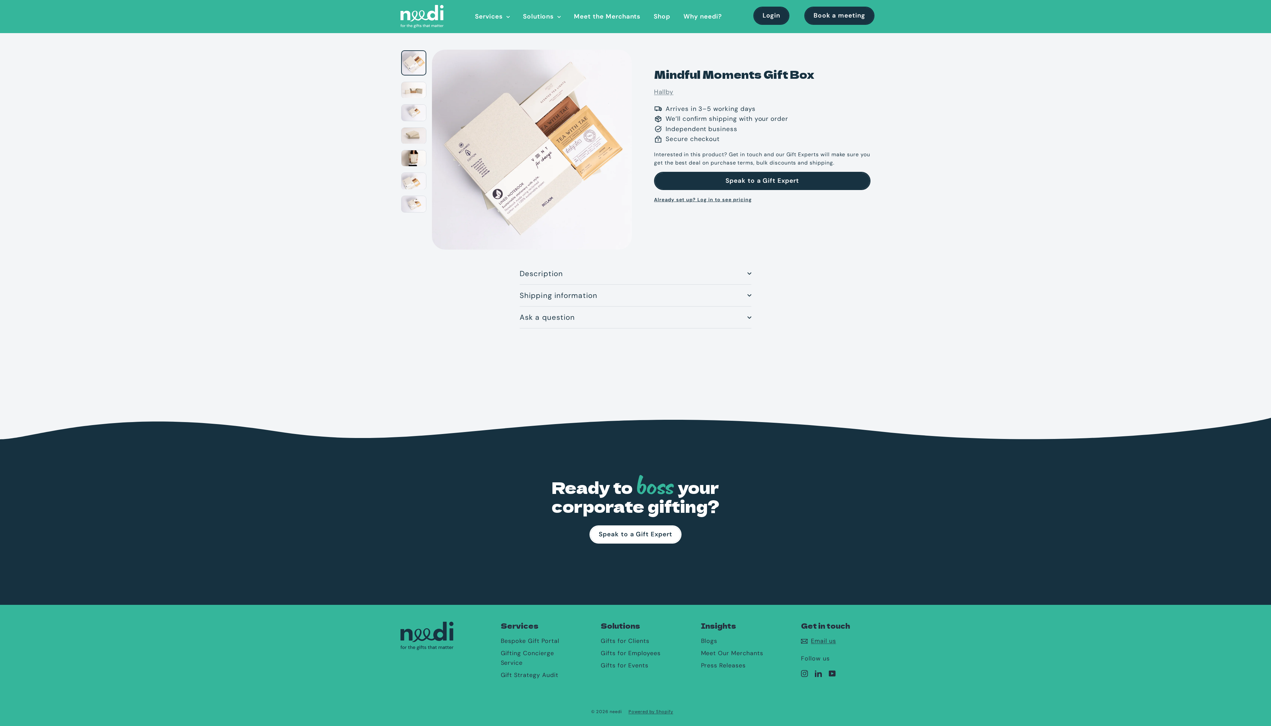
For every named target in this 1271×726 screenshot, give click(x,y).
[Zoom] (532, 149)
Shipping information (558, 295)
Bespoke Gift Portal (530, 641)
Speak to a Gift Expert (762, 180)
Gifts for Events (624, 665)
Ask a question (547, 317)
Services (490, 16)
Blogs (709, 641)
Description (541, 273)
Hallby (664, 92)
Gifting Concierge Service (527, 658)
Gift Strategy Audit (529, 675)
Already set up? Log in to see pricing (703, 200)
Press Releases (723, 665)
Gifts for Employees (631, 653)
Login (771, 15)
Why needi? (702, 16)
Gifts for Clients (625, 641)
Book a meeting (839, 15)
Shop (662, 16)
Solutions (539, 16)
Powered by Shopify (651, 711)
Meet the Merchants (607, 16)
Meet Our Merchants (732, 653)
